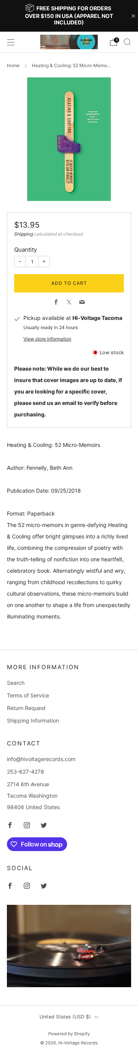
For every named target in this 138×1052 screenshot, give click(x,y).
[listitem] (69, 16)
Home (13, 65)
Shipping (23, 234)
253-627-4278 (25, 771)
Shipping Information (33, 720)
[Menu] (11, 42)
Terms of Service (28, 695)
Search (16, 682)
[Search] (127, 42)
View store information (47, 339)
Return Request (26, 708)
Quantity (25, 249)
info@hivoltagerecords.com (41, 759)
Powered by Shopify (69, 1033)
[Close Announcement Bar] (133, 16)
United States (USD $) (65, 1017)
